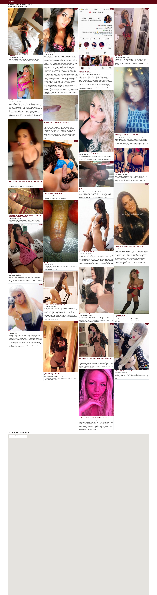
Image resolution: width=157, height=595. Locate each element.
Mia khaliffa (12, 99)
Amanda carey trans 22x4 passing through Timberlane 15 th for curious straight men (25, 215)
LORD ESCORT (11, 1)
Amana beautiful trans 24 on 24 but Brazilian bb (129, 246)
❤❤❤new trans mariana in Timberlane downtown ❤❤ (25, 181)
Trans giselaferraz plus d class (53, 193)
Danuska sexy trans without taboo (54, 304)
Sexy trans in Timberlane (86, 251)
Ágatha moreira (84, 71)
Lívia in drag (118, 55)
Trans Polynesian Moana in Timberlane (126, 134)
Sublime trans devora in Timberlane (19, 274)
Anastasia (12, 55)
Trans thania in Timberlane (52, 373)
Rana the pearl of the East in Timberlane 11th (57, 122)
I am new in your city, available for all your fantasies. (95, 358)
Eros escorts (11, 4)
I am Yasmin (12, 332)
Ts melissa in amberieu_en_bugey (89, 153)
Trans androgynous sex (122, 172)
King (80, 188)
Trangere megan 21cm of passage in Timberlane (94, 417)
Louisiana (24, 4)
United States (18, 4)
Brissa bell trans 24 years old (123, 370)
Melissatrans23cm (49, 53)
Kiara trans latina (120, 315)
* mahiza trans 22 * (85, 314)
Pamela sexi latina (49, 263)
